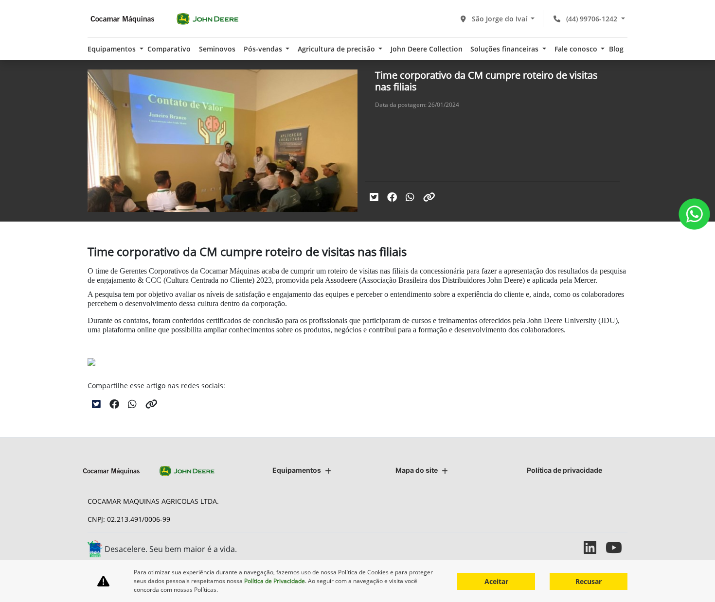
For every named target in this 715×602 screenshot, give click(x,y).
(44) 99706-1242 (591, 18)
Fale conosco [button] (576, 48)
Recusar (588, 581)
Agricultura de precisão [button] (337, 48)
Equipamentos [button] (113, 48)
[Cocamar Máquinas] (164, 19)
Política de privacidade (564, 470)
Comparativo (169, 48)
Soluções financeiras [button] (505, 48)
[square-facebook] (551, 547)
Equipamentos (296, 470)
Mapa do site (416, 470)
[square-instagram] (573, 547)
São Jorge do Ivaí (499, 18)
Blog (616, 48)
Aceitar (496, 581)
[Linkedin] (595, 547)
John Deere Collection (427, 48)
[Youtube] (616, 547)
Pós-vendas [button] (264, 48)
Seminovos (217, 48)
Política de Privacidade (274, 581)
